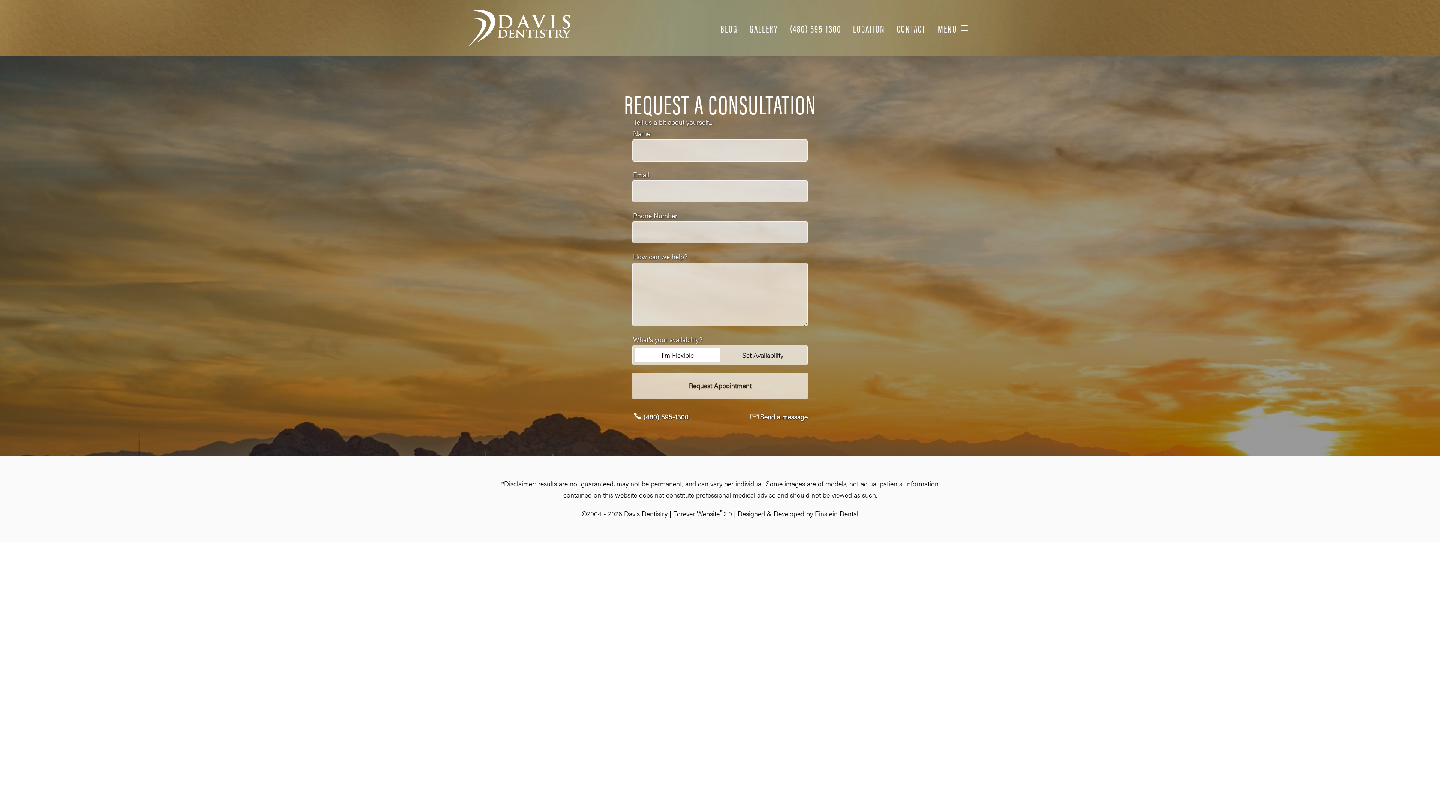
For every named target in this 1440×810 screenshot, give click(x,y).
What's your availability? (667, 339)
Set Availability (762, 355)
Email (641, 174)
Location (869, 28)
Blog (729, 28)
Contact (911, 28)
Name (641, 133)
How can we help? (660, 256)
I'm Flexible (678, 355)
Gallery (764, 28)
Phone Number (655, 215)
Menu (947, 28)
